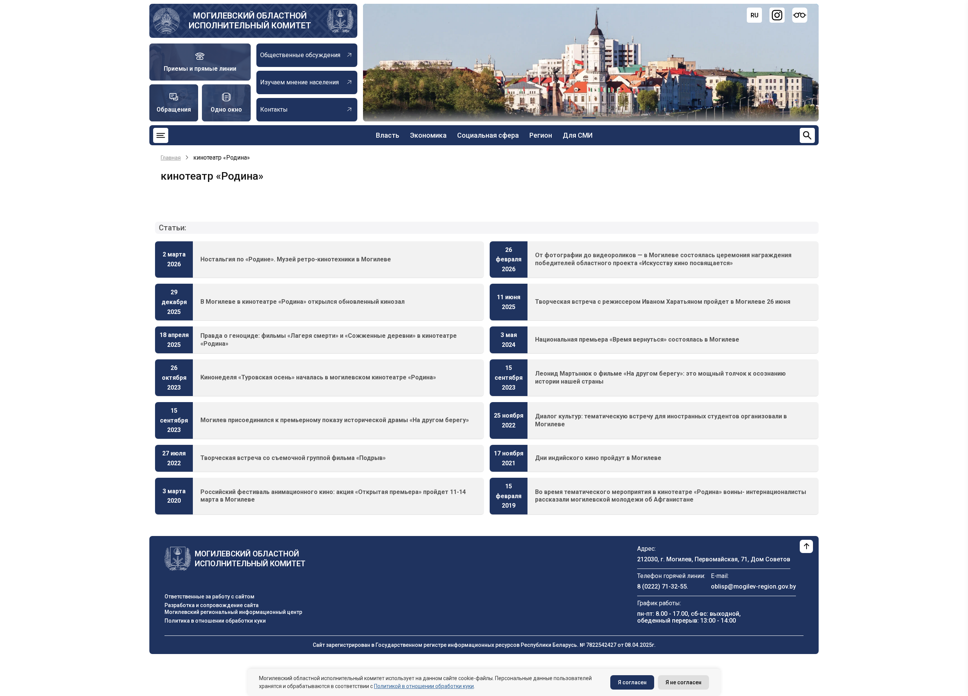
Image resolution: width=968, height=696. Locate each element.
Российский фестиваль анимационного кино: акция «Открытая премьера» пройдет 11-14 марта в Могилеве (333, 495)
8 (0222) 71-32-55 (662, 586)
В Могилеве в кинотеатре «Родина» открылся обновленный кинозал (302, 301)
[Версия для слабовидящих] (799, 15)
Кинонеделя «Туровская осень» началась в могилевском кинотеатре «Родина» (318, 377)
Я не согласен (683, 682)
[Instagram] (777, 15)
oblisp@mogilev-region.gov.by (753, 586)
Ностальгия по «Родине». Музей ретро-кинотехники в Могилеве (295, 259)
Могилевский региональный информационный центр (233, 612)
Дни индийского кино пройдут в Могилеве (598, 457)
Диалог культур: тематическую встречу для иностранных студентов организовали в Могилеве (661, 420)
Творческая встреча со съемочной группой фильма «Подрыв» (293, 457)
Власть (387, 135)
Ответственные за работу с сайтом (209, 596)
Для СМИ (578, 135)
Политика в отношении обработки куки (215, 621)
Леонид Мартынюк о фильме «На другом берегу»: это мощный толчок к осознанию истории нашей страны (660, 377)
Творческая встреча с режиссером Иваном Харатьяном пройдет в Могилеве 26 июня (662, 301)
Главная (171, 158)
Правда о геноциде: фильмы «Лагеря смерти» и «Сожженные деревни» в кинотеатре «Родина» (328, 339)
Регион (540, 135)
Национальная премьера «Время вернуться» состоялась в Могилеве (637, 339)
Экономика (428, 135)
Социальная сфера (488, 135)
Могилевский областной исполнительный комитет (250, 20)
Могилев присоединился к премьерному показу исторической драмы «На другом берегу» (334, 420)
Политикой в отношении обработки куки (424, 686)
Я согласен (632, 682)
